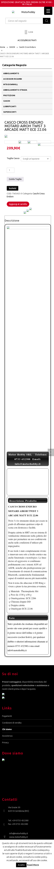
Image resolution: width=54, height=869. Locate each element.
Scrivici (12, 188)
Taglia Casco (13, 158)
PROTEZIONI (9, 95)
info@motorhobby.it (18, 833)
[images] (32, 142)
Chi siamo (7, 729)
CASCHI (12, 47)
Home (2, 47)
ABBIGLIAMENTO (11, 73)
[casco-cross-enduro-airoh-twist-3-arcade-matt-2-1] (23, 142)
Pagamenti (7, 716)
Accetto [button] (21, 865)
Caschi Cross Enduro (27, 47)
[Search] (46, 21)
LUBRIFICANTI (9, 106)
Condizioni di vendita (11, 723)
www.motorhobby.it (18, 837)
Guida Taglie (15, 179)
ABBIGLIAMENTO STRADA (15, 90)
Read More (33, 864)
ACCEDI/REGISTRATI (27, 40)
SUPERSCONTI (9, 112)
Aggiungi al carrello (18, 204)
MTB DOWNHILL (10, 84)
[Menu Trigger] (48, 11)
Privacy (5, 742)
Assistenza (7, 736)
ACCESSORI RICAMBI (12, 79)
